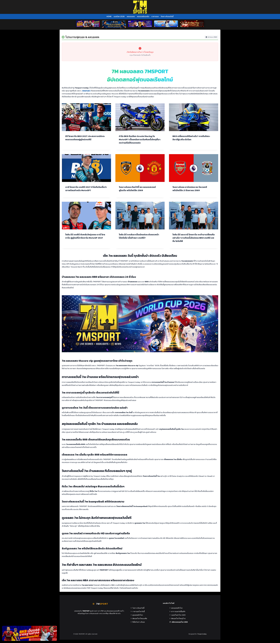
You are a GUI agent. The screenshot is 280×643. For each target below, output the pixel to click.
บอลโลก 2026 (119, 16)
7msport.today (201, 634)
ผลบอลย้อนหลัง (143, 16)
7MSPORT (86, 90)
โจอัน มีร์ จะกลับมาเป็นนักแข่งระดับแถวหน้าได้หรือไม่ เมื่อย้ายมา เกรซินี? (139, 236)
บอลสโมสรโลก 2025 (178, 615)
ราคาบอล (155, 16)
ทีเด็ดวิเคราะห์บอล (138, 622)
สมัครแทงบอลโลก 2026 (180, 622)
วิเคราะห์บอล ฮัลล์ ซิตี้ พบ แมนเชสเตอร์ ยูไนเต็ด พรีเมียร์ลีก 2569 (137, 188)
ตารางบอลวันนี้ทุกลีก (178, 611)
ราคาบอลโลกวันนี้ (138, 611)
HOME (109, 16)
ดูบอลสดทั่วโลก (137, 615)
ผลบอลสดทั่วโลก (177, 608)
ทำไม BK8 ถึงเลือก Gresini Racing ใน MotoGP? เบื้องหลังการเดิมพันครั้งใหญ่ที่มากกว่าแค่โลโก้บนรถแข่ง (139, 139)
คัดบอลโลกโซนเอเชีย (139, 618)
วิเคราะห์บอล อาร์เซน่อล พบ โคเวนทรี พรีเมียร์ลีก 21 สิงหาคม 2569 (189, 188)
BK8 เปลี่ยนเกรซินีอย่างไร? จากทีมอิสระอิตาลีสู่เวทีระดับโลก (191, 138)
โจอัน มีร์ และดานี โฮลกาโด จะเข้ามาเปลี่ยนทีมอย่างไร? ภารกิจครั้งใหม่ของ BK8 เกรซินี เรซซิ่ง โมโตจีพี (193, 238)
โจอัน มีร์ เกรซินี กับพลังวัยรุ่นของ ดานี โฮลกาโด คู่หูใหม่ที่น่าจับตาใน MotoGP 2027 (85, 236)
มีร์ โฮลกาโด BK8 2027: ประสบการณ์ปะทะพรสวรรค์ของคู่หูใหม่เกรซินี (85, 138)
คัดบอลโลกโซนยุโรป (178, 618)
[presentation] (86, 117)
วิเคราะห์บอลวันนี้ (167, 16)
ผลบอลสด (131, 16)
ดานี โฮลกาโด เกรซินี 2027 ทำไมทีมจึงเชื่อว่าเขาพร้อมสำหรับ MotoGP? (86, 188)
